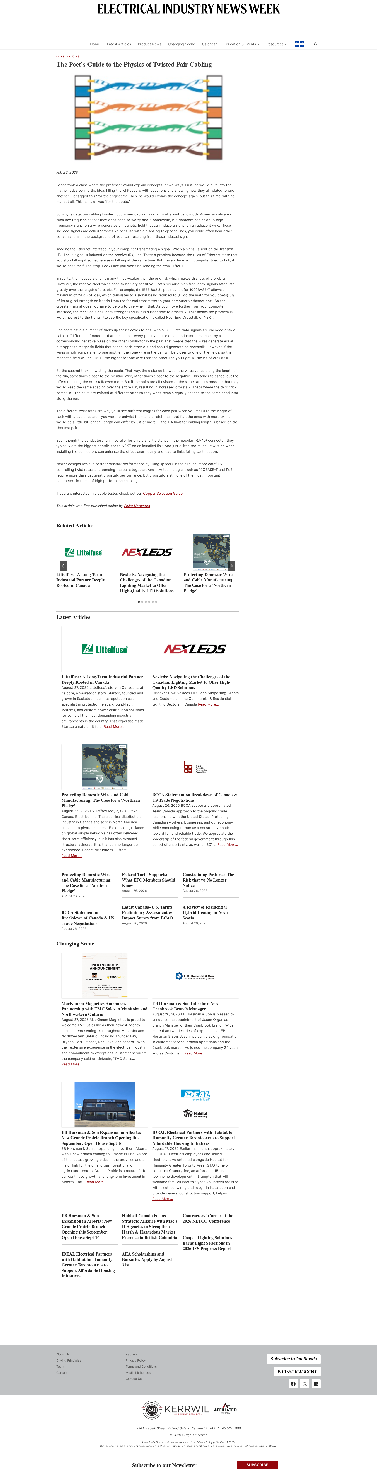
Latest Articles (119, 44)
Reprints (131, 1354)
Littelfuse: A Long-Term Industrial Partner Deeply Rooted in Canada (80, 579)
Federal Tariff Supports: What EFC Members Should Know (148, 880)
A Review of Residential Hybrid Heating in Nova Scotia (205, 912)
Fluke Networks (137, 506)
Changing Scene (181, 44)
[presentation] (83, 552)
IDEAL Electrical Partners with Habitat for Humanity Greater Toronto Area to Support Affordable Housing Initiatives (193, 1137)
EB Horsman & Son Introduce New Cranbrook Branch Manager (185, 1006)
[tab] (139, 602)
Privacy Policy (136, 1360)
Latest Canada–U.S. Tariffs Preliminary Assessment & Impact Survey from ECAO (147, 912)
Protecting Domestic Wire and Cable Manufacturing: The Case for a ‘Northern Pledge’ (209, 582)
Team (60, 1366)
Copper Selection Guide (163, 493)
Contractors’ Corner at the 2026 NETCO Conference (208, 1218)
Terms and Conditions (141, 1366)
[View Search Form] (316, 44)
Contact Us (134, 1379)
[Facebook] (293, 1383)
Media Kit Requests (139, 1372)
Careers (61, 1372)
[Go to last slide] (63, 566)
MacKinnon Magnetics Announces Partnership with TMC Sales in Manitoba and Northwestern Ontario (104, 1009)
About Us (62, 1354)
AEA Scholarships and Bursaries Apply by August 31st (147, 1259)
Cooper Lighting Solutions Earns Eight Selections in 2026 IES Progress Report (208, 1243)
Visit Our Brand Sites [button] (297, 1371)
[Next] (231, 566)
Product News (149, 44)
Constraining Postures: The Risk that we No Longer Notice (208, 880)
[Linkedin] (316, 1383)
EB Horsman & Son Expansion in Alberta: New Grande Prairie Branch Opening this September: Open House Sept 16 (101, 1137)
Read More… (114, 726)
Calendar (209, 44)
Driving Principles (68, 1360)
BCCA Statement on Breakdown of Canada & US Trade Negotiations (195, 797)
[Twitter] (304, 1383)
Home (95, 44)
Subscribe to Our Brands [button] (294, 1359)
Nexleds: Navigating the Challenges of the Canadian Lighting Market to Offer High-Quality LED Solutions (147, 582)
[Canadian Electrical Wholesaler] (70, 44)
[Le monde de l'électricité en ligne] (299, 44)
